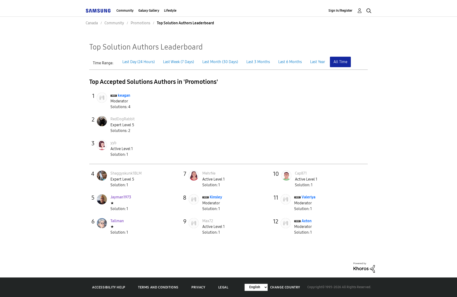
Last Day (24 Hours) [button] (138, 62)
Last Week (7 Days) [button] (178, 62)
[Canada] (98, 10)
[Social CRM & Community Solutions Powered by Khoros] (364, 267)
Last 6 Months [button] (290, 62)
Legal (223, 287)
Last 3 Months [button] (258, 62)
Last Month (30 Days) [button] (220, 62)
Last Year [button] (317, 62)
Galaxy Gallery (148, 11)
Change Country (285, 287)
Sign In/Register (340, 11)
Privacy (198, 287)
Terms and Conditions (158, 287)
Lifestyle (170, 11)
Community (125, 11)
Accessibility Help (108, 287)
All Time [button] (340, 62)
